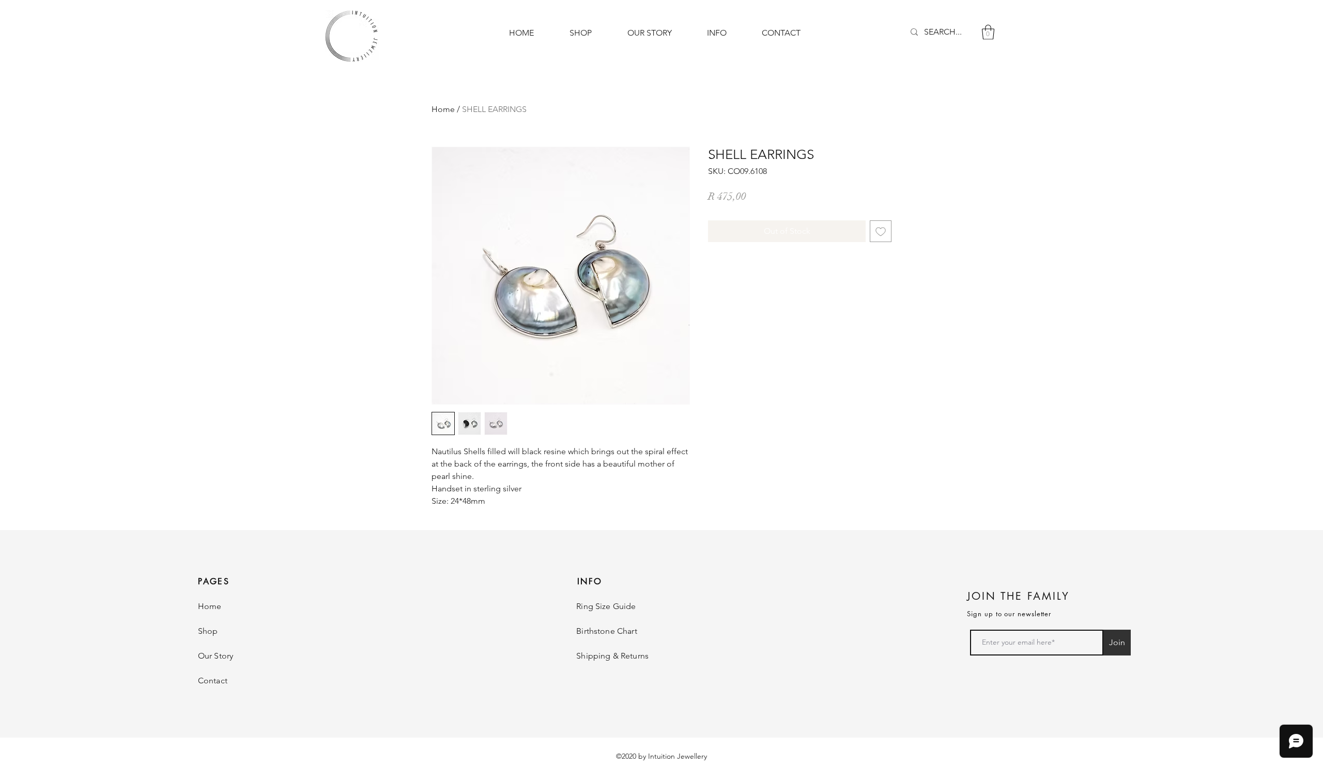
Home (443, 109)
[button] (988, 32)
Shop (208, 631)
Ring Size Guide (606, 606)
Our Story (215, 656)
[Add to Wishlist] (880, 231)
